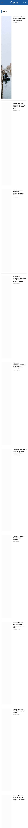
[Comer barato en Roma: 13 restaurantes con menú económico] (6, 490)
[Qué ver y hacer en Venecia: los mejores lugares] (6, 749)
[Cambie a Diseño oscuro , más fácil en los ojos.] (23, 2)
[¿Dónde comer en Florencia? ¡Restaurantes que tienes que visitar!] (6, 230)
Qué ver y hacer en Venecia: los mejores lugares (19, 710)
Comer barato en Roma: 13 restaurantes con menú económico (19, 451)
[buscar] (26, 2)
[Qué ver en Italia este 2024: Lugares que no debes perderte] (6, 57)
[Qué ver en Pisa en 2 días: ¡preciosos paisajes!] (6, 576)
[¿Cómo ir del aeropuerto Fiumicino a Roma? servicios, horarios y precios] (6, 403)
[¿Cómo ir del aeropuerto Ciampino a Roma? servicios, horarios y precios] (6, 316)
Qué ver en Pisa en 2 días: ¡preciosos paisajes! (18, 537)
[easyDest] (14, 2)
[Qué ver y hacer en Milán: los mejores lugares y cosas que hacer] (6, 663)
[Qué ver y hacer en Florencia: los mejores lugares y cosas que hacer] (6, 143)
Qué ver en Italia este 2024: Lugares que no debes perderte (19, 18)
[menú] (2, 2)
